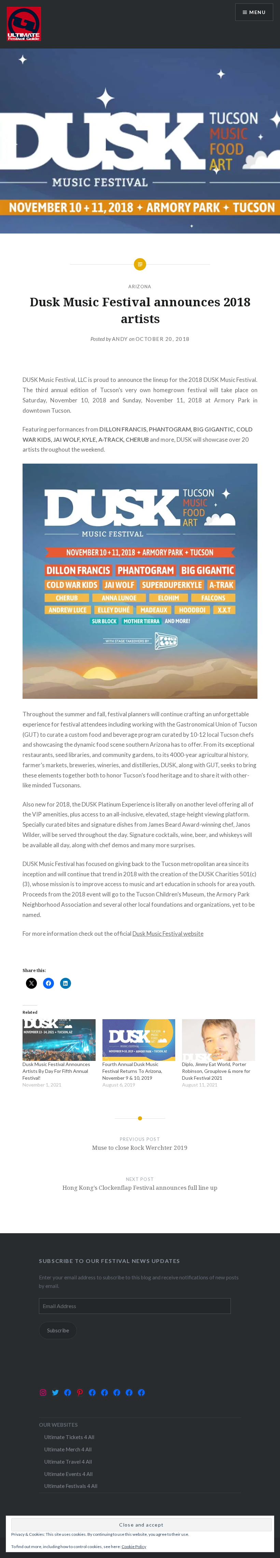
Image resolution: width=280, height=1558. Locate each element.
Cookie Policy (134, 1546)
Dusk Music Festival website (168, 933)
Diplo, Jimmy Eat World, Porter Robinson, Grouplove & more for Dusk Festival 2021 (216, 1071)
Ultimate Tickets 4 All (69, 1437)
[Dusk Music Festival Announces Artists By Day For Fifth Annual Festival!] (59, 1040)
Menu (257, 12)
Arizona (139, 286)
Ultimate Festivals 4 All (70, 1486)
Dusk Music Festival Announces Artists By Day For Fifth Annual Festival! (56, 1071)
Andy (120, 339)
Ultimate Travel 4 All (68, 1462)
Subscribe (58, 1330)
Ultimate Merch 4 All (68, 1449)
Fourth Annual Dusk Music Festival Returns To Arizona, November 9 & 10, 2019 (132, 1071)
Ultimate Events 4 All (68, 1474)
